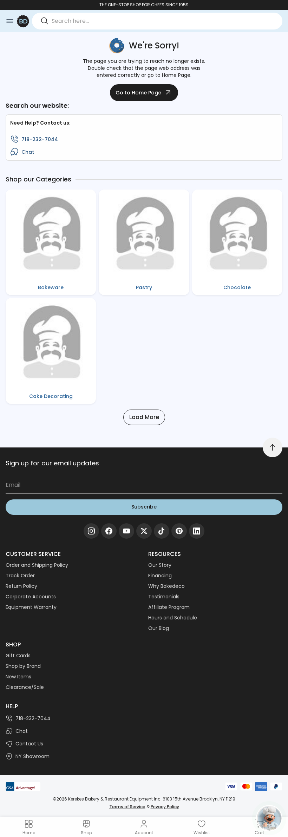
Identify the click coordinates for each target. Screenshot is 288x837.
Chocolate (237, 287)
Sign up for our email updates (52, 463)
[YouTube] (126, 531)
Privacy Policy (165, 807)
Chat (27, 151)
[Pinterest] (179, 531)
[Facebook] (109, 531)
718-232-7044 (39, 139)
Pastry (144, 287)
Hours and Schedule (172, 617)
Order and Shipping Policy (37, 565)
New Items (18, 676)
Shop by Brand (23, 666)
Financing (160, 575)
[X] (144, 531)
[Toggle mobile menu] (10, 21)
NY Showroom (32, 756)
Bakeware (51, 287)
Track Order (20, 575)
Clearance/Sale (25, 687)
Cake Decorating (51, 396)
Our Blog (158, 628)
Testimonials (163, 596)
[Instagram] (91, 531)
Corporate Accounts (31, 596)
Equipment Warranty (31, 607)
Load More (144, 417)
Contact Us (29, 743)
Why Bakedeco (166, 586)
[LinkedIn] (196, 531)
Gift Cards (18, 655)
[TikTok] (161, 531)
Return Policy (21, 586)
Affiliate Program (169, 607)
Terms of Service (127, 807)
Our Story (159, 565)
